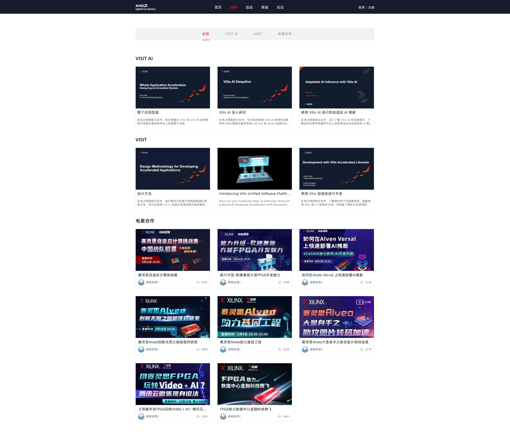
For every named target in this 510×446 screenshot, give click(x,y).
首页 (218, 7)
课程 (233, 7)
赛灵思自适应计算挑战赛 (158, 274)
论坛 (280, 7)
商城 (264, 7)
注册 (371, 7)
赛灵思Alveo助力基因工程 (241, 342)
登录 (361, 7)
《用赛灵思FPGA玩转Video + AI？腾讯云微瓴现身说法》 (174, 409)
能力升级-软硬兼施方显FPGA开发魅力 (250, 274)
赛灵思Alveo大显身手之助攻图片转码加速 (335, 342)
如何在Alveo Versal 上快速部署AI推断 (332, 274)
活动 (249, 7)
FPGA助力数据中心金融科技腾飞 (246, 409)
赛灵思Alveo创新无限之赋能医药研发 (168, 342)
